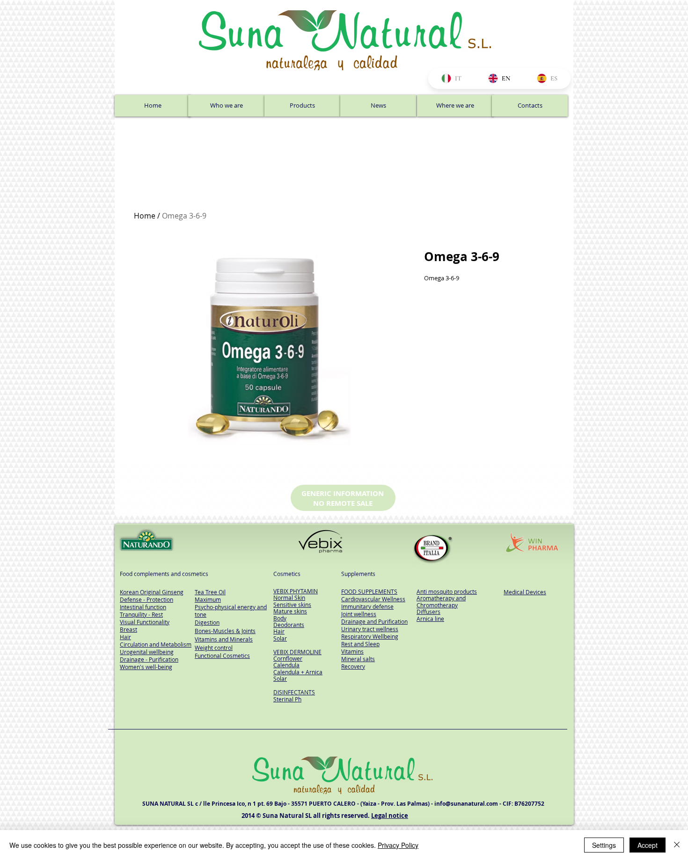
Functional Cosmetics (222, 655)
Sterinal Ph (287, 699)
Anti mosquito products (447, 591)
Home (144, 216)
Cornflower (287, 658)
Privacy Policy (398, 845)
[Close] (676, 845)
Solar (280, 638)
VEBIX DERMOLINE (297, 652)
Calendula (286, 665)
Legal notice (389, 815)
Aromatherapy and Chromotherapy (441, 601)
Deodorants (288, 624)
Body (279, 618)
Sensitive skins (292, 604)
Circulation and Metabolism (155, 644)
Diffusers (428, 611)
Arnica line (430, 618)
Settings (604, 845)
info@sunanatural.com (466, 804)
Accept (647, 845)
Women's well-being (146, 667)
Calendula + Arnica (297, 672)
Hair (279, 631)
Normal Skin (289, 597)
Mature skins (290, 611)
